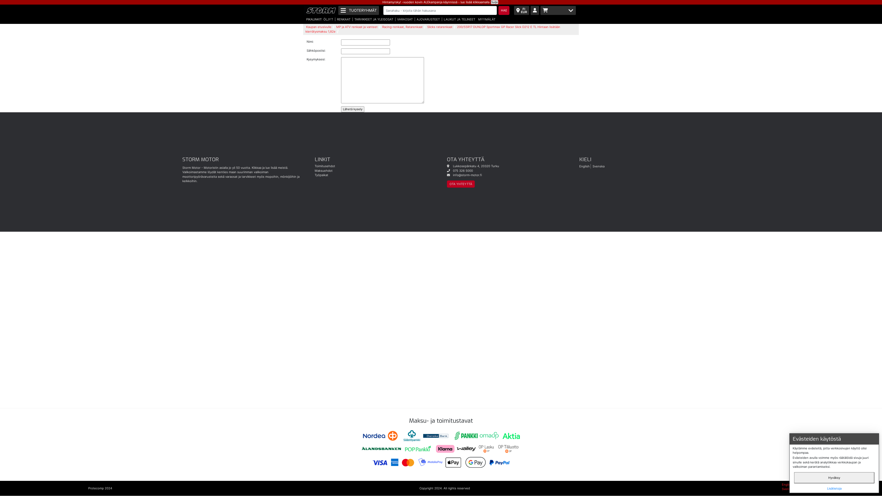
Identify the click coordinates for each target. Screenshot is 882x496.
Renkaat (344, 19)
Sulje (494, 2)
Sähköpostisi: (316, 50)
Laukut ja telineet (459, 19)
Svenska (599, 166)
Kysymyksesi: (316, 59)
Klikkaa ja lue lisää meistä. (270, 167)
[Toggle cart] (558, 10)
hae (504, 10)
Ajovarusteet (428, 19)
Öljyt (328, 19)
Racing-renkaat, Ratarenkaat (402, 27)
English (584, 166)
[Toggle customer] (535, 10)
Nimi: (310, 41)
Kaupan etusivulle (318, 27)
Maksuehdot (324, 170)
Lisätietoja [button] (834, 488)
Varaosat (405, 19)
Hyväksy (834, 477)
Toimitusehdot (325, 166)
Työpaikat (321, 175)
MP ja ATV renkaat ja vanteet (357, 27)
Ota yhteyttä (460, 184)
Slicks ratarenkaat (439, 27)
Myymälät (486, 19)
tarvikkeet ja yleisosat (373, 19)
